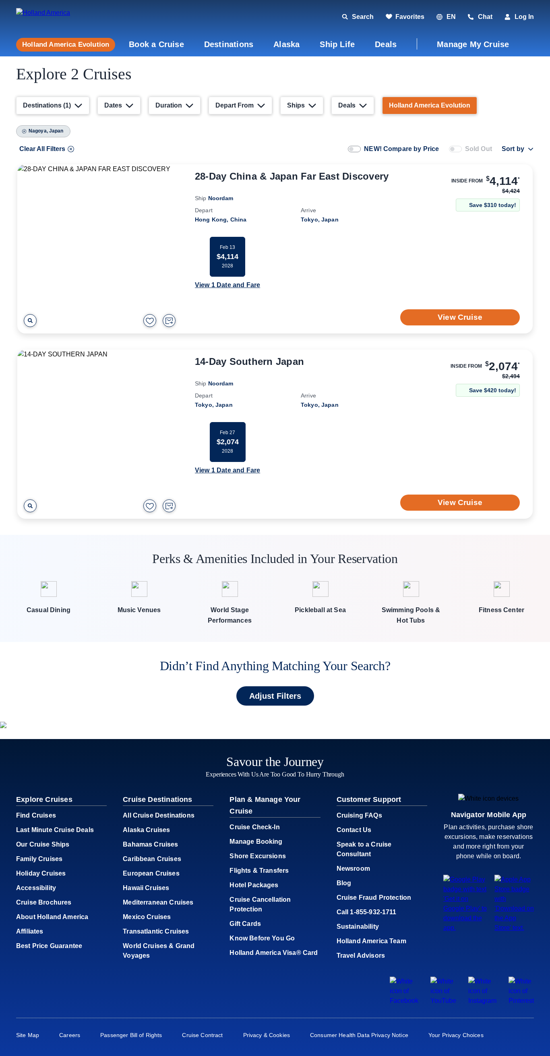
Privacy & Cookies (266, 1035)
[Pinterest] (521, 1000)
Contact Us (354, 829)
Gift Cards (245, 923)
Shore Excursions (258, 856)
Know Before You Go (262, 938)
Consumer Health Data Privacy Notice (359, 1035)
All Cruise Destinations (158, 815)
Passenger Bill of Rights (131, 1035)
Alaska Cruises (146, 829)
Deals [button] (386, 44)
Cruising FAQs (359, 815)
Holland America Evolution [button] (65, 44)
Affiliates (29, 931)
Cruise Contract (202, 1035)
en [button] (451, 16)
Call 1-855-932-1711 (367, 912)
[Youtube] (443, 1000)
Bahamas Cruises (150, 844)
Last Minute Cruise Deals (55, 829)
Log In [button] (524, 16)
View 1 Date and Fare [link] (227, 285)
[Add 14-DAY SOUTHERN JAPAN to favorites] (149, 506)
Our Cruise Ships (43, 844)
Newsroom (353, 868)
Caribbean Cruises (152, 858)
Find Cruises (36, 815)
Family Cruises (39, 858)
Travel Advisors (361, 955)
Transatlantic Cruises (156, 931)
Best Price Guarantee (49, 945)
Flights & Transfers (259, 870)
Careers (69, 1035)
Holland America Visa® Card (274, 952)
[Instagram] (482, 1000)
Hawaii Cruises (146, 887)
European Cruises (151, 873)
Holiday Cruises (41, 873)
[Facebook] (404, 1000)
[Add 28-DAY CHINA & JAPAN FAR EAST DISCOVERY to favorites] (149, 320)
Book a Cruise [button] (156, 44)
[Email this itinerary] (169, 320)
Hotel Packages (254, 885)
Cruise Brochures (44, 902)
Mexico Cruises (147, 916)
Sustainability (358, 926)
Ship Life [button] (337, 44)
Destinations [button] (228, 44)
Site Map (27, 1035)
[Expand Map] (30, 320)
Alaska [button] (286, 44)
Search (363, 16)
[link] (405, 17)
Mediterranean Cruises (158, 902)
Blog (344, 883)
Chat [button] (485, 16)
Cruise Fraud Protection (374, 897)
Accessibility (36, 887)
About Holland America (52, 916)
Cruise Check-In (254, 827)
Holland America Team (371, 941)
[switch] (354, 149)
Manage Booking (256, 841)
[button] (71, 17)
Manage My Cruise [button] (473, 44)
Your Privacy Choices (456, 1035)
